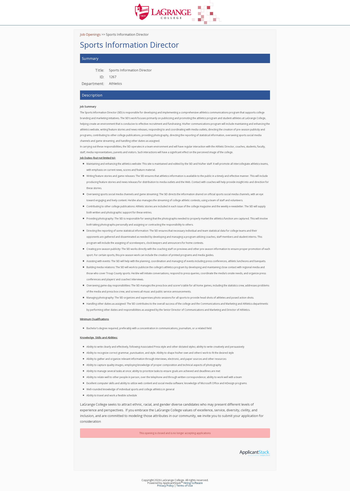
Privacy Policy (165, 485)
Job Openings (90, 34)
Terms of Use (184, 485)
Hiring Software (193, 483)
